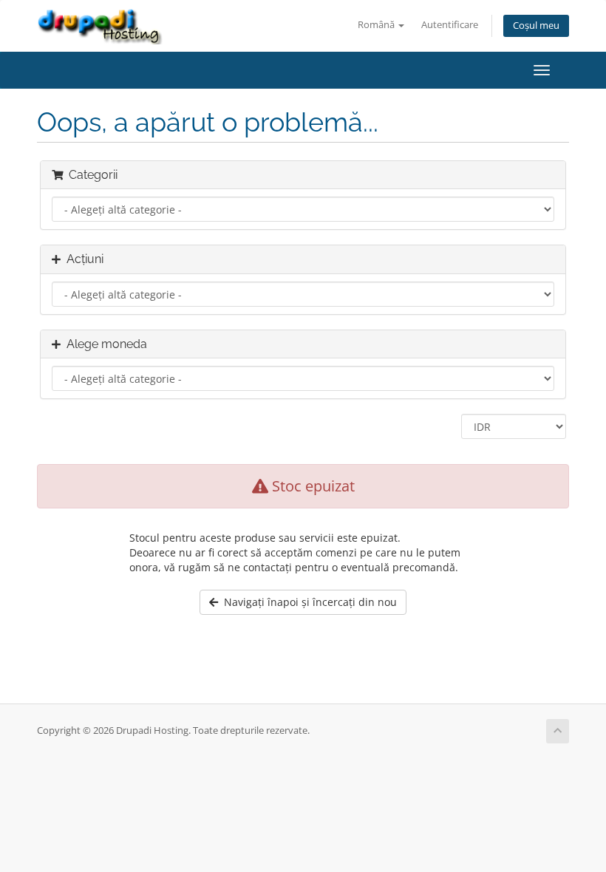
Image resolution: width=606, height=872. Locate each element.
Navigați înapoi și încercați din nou (307, 602)
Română (377, 24)
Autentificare (449, 24)
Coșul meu (536, 25)
